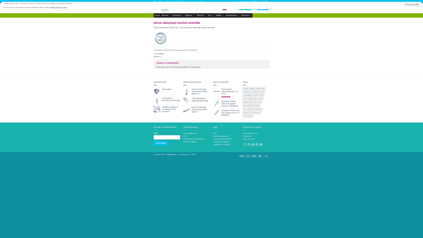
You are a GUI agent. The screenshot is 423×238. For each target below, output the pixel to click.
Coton (262, 92)
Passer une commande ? (222, 139)
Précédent (159, 54)
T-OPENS (192, 154)
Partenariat (247, 136)
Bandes (252, 88)
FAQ (215, 133)
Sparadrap (259, 109)
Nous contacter (249, 139)
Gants (245, 98)
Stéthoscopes (256, 112)
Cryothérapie (248, 95)
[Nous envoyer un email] (257, 1)
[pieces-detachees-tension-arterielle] (160, 39)
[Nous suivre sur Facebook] (250, 1)
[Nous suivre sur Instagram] (252, 1)
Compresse (254, 92)
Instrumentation (231, 15)
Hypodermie (176, 15)
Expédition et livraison (221, 144)
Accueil (157, 15)
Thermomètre (248, 116)
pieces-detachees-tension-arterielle (201, 28)
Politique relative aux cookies (58, 7)
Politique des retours (221, 142)
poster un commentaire (189, 50)
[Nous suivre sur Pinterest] (261, 144)
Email (155, 133)
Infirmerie (252, 98)
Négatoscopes (248, 102)
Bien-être (165, 15)
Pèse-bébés (256, 105)
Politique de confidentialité (193, 139)
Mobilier (218, 15)
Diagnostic (188, 15)
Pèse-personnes (249, 109)
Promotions (245, 15)
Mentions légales (189, 142)
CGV (185, 136)
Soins (210, 15)
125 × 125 (179, 28)
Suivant (158, 56)
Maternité (200, 15)
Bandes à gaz (261, 88)
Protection (247, 105)
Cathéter (246, 92)
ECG (261, 95)
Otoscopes (258, 102)
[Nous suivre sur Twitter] (254, 1)
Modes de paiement (220, 136)
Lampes (260, 98)
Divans (256, 95)
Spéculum (247, 112)
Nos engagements (190, 133)
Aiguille (246, 88)
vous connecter (171, 67)
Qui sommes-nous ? (250, 133)
